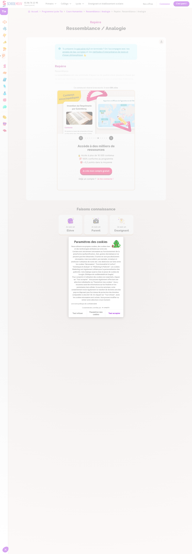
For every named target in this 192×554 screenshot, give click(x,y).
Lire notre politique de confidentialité (84, 304)
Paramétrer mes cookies (96, 313)
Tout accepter (114, 313)
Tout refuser (77, 313)
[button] (5, 549)
